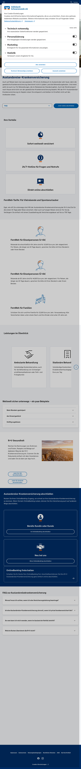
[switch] (75, 36)
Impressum (28, 21)
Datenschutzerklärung (12, 21)
